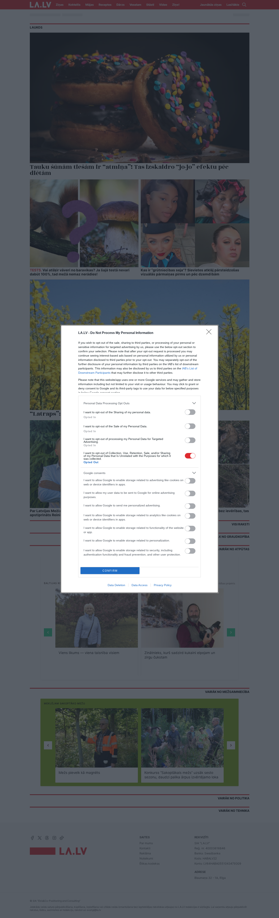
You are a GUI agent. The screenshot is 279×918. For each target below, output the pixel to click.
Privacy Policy (163, 585)
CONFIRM (110, 570)
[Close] (210, 333)
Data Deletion (116, 585)
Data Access (139, 585)
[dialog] (139, 459)
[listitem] (139, 403)
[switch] (190, 412)
